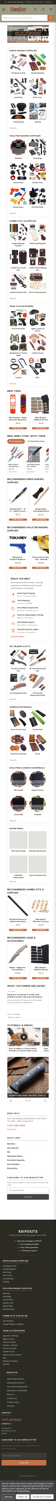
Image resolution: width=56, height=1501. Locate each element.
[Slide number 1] (28, 34)
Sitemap (10, 1406)
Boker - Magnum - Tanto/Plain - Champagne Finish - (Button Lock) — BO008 (18, 969)
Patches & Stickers (10, 1361)
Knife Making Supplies (23, 50)
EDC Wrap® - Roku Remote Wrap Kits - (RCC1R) (18, 419)
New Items (11, 1144)
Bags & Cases (8, 1339)
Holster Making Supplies (25, 136)
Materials (6, 1293)
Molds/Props (8, 1306)
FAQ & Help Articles (15, 1379)
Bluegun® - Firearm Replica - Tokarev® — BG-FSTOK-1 (18, 558)
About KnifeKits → (18, 637)
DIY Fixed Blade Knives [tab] (36, 441)
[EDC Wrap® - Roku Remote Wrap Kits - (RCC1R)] (18, 404)
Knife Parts (7, 1272)
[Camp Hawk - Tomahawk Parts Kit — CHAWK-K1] (41, 495)
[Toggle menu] (4, 9)
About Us (11, 1394)
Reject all (22, 1496)
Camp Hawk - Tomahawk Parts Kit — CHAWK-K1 (41, 510)
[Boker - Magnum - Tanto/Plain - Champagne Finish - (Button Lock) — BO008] (18, 954)
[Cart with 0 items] (51, 9)
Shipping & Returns (15, 1156)
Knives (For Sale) (9, 1348)
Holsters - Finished (10, 1345)
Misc (5, 1358)
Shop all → (14, 128)
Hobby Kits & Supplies (23, 221)
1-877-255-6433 (16, 1125)
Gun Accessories (9, 1342)
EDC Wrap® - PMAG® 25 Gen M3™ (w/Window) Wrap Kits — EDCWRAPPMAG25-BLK (41, 969)
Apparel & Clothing (10, 1336)
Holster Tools (8, 1303)
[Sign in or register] (35, 9)
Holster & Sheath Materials (27, 768)
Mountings (16, 828)
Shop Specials (12, 1148)
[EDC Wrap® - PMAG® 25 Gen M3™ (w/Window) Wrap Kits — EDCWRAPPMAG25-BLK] (41, 954)
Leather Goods (9, 1352)
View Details (18, 428)
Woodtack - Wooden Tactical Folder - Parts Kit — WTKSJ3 (41, 920)
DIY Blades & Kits (20, 646)
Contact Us (12, 1398)
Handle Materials (21, 707)
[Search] (50, 18)
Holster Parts (8, 1300)
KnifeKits (28, 1231)
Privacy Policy (12, 1168)
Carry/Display (8, 1279)
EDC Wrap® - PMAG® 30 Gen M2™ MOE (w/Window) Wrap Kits (41, 419)
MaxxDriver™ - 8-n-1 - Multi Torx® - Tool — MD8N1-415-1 (18, 510)
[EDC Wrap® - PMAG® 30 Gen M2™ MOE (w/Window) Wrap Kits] (41, 404)
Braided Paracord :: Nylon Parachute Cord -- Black (18, 920)
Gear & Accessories (22, 306)
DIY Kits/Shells (8, 1309)
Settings (8, 1496)
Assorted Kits (8, 1321)
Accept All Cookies (42, 1496)
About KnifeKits (13, 1164)
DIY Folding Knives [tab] (16, 441)
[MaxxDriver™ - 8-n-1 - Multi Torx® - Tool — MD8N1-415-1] (18, 495)
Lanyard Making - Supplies (13, 1324)
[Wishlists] (43, 9)
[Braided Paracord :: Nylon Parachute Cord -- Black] (18, 906)
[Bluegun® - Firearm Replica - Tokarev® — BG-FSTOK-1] (18, 544)
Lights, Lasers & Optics (12, 1355)
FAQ (8, 1152)
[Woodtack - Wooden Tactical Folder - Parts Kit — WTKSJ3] (41, 906)
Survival (6, 1364)
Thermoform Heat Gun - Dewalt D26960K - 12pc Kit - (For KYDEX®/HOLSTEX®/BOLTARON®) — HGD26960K (41, 558)
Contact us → (12, 1129)
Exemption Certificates (17, 1390)
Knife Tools (7, 1275)
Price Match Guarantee (16, 1160)
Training (6, 1282)
